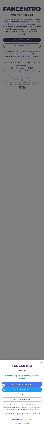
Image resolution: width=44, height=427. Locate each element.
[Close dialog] (41, 362)
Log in (30, 419)
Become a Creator (22, 423)
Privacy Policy (9, 409)
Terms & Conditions (32, 407)
